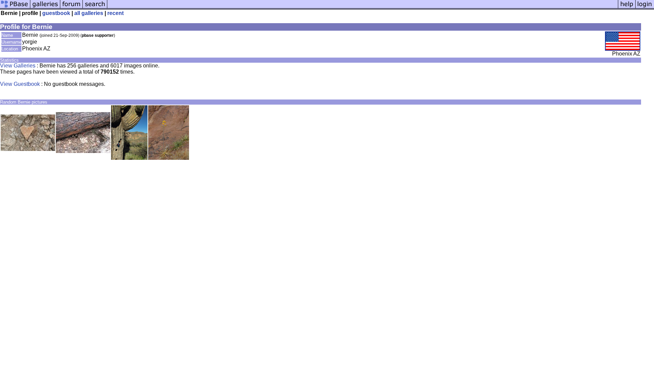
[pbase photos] (15, 8)
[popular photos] (362, 8)
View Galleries (17, 65)
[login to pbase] (645, 8)
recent (115, 13)
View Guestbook (20, 84)
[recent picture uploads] (45, 8)
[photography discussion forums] (71, 8)
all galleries (88, 13)
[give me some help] (627, 8)
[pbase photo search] (95, 8)
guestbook (56, 13)
